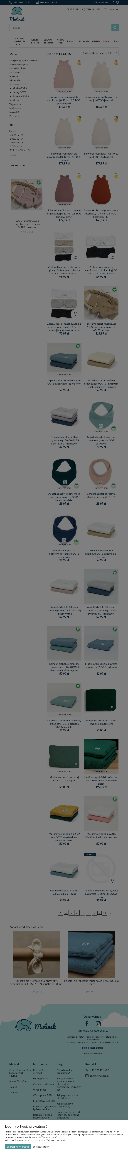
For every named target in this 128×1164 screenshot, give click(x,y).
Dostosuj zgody (41, 1146)
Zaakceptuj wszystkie (18, 1146)
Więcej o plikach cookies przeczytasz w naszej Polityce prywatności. (35, 1140)
